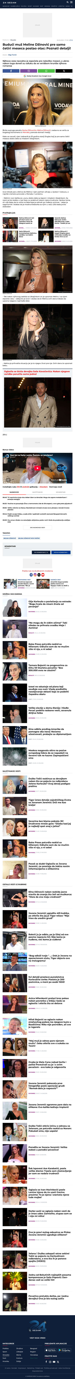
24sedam (44, 487)
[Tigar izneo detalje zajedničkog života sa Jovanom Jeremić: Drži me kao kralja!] (15, 806)
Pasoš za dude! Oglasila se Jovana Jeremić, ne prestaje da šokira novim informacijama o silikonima (49, 866)
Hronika (47, 6)
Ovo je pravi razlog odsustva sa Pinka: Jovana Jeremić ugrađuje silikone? (50, 1233)
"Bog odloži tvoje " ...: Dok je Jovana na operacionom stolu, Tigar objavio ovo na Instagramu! (50, 958)
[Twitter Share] (64, 71)
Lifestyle (61, 6)
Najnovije (6, 6)
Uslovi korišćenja (64, 1368)
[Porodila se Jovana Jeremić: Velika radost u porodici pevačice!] (15, 1153)
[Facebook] (31, 575)
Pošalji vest (39, 1368)
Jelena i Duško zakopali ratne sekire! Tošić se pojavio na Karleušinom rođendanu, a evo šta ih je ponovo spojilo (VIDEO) (49, 1257)
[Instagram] (35, 575)
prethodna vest (24, 580)
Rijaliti (31, 633)
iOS (18, 487)
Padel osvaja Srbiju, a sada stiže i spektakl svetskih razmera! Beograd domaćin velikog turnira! (37, 515)
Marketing (30, 1368)
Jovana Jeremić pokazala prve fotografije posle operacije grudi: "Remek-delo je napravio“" (47, 1086)
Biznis (68, 6)
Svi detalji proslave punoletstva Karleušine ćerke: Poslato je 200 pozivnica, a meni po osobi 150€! (47, 979)
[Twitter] (39, 575)
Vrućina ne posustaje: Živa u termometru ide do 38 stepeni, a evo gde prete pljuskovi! (40, 504)
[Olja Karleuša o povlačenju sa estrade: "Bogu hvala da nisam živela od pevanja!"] (15, 607)
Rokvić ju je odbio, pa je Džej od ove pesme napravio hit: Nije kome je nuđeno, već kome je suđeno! (48, 937)
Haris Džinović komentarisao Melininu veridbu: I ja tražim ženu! (28, 234)
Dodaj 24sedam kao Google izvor (39, 76)
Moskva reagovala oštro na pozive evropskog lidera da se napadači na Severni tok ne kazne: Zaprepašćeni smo (48, 754)
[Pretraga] (67, 2)
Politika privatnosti (50, 1368)
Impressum (22, 1368)
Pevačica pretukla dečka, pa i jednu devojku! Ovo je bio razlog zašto (49, 1297)
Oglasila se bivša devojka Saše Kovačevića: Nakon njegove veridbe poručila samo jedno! (37, 373)
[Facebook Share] (11, 71)
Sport (30, 6)
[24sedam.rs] (9, 2)
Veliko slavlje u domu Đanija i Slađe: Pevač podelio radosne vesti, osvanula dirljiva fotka (50, 710)
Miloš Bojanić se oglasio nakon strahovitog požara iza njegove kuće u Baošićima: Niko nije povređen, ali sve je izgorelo (50, 1023)
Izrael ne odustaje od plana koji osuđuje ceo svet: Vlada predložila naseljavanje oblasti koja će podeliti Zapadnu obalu (49, 691)
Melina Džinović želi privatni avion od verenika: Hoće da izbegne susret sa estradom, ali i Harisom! (26, 220)
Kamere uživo (15, 6)
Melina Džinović (44, 130)
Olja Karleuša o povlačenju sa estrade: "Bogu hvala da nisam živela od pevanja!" (50, 604)
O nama (7, 1368)
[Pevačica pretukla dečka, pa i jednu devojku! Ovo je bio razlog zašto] (15, 1302)
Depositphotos (37, 1371)
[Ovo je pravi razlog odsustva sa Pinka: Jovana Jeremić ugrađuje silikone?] (15, 1238)
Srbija (18, 1361)
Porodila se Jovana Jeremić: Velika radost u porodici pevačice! (48, 1148)
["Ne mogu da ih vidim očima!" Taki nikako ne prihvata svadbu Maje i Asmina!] (15, 629)
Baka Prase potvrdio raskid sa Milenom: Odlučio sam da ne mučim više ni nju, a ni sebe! (49, 647)
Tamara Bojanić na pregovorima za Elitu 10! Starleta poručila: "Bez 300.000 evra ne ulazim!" (48, 668)
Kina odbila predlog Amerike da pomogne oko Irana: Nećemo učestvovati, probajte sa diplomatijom (50, 732)
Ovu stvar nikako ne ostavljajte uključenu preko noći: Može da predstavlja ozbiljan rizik (39, 521)
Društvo (54, 6)
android (25, 487)
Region (33, 1352)
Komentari (61, 492)
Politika (23, 6)
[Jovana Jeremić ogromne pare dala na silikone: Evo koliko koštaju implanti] (15, 1111)
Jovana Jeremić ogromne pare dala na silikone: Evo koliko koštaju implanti (50, 1106)
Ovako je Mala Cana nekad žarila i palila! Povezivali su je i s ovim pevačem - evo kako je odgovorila (47, 1065)
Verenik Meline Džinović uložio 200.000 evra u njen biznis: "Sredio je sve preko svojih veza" (62, 220)
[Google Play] (64, 1350)
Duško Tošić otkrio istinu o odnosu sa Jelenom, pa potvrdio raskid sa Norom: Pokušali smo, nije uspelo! (50, 1128)
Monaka (26, 132)
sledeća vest (56, 580)
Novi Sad (33, 1358)
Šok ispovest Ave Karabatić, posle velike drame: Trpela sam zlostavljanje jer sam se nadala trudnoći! (50, 1171)
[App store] (50, 1350)
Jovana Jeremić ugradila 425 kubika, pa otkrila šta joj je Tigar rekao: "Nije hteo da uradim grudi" (49, 916)
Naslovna (6, 40)
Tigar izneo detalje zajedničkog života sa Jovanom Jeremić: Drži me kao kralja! (50, 802)
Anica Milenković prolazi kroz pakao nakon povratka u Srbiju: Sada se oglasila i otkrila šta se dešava (49, 1001)
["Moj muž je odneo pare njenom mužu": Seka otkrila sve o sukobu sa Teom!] (15, 1047)
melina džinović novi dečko (29, 538)
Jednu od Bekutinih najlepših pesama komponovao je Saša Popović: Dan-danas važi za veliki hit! (50, 1277)
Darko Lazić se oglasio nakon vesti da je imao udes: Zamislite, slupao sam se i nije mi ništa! (50, 1214)
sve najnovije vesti (37, 528)
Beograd (33, 1348)
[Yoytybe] (54, 1362)
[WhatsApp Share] (46, 71)
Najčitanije (37, 492)
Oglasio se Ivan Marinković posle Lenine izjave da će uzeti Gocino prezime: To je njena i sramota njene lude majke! (49, 1194)
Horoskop (34, 1355)
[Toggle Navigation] (71, 2)
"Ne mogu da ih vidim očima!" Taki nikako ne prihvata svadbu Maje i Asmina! (48, 625)
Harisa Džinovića (29, 130)
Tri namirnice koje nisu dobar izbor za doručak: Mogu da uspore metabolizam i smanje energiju (37, 498)
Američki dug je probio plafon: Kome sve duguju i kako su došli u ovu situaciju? (60, 584)
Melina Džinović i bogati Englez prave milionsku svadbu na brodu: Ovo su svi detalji (62, 234)
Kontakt (14, 1368)
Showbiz (36, 6)
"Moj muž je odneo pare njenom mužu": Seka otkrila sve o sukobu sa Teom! (49, 1043)
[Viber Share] (28, 71)
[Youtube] (42, 575)
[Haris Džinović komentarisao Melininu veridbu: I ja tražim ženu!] (10, 236)
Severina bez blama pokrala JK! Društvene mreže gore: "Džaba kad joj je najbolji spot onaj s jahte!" (50, 824)
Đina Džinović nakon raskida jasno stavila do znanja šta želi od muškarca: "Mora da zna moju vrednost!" (50, 894)
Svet (41, 6)
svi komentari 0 (41, 552)
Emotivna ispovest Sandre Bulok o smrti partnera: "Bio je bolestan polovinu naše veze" (27, 584)
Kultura (19, 1358)
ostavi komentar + (61, 552)
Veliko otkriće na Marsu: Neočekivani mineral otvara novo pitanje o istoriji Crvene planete (38, 509)
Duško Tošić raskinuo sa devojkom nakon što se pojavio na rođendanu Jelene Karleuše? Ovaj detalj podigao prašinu (49, 783)
